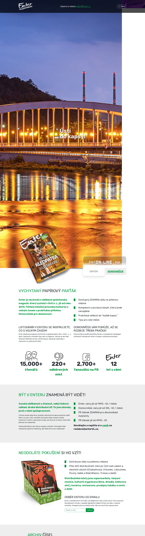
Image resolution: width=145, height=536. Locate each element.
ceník (105, 425)
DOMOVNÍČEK (115, 271)
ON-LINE (104, 262)
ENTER (94, 271)
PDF (118, 262)
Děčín (78, 6)
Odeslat (90, 510)
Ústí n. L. (87, 6)
